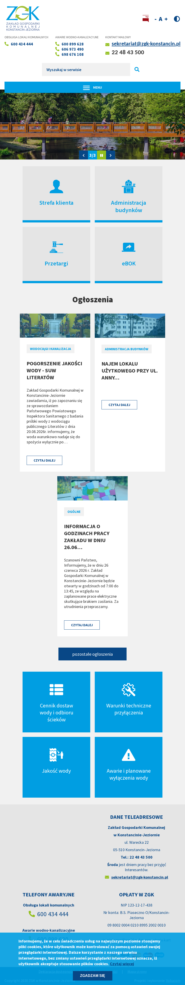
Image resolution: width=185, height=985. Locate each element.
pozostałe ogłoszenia (92, 654)
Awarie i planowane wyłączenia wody (129, 774)
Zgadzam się (92, 976)
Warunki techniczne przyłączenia (128, 709)
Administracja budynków (128, 206)
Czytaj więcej (122, 963)
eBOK (129, 263)
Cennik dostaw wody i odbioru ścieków (56, 712)
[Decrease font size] (156, 18)
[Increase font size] (166, 18)
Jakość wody (56, 770)
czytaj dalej (44, 460)
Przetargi (56, 263)
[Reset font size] (160, 18)
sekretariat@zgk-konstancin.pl (146, 44)
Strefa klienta (56, 202)
